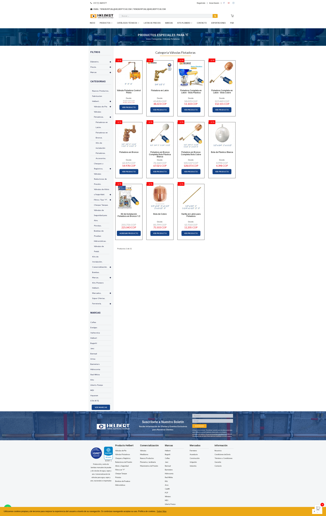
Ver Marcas (101, 407)
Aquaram (94, 395)
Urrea (92, 359)
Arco (166, 485)
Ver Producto (129, 107)
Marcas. (95, 277)
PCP (166, 493)
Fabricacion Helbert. (97, 98)
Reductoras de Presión (123, 462)
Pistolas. (97, 226)
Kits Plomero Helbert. (98, 285)
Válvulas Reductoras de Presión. (100, 179)
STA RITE (94, 401)
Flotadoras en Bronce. (102, 135)
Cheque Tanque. (101, 205)
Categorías (157, 39)
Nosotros (218, 451)
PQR (232, 23)
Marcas (169, 23)
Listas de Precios (152, 23)
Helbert (93, 338)
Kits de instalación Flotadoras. (101, 148)
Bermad (93, 354)
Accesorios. (101, 158)
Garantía (218, 462)
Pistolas (118, 477)
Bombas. (96, 272)
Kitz (92, 380)
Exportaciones (218, 23)
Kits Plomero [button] (183, 23)
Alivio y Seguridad (122, 466)
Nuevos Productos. (100, 91)
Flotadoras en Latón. (102, 124)
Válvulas (143, 451)
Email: (129, 9)
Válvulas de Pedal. (99, 248)
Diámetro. (94, 62)
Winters (168, 496)
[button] (110, 62)
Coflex (93, 322)
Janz (92, 348)
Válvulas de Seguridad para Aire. (100, 215)
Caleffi (167, 489)
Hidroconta (95, 369)
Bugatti (93, 343)
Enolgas (93, 327)
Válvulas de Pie (120, 451)
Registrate (201, 3)
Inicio (92, 23)
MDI (92, 390)
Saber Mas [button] (161, 511)
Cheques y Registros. (98, 166)
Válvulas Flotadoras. (99, 114)
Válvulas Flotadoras (171, 39)
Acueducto (194, 454)
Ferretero (193, 451)
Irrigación (193, 462)
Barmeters (95, 364)
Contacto (202, 23)
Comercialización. (99, 267)
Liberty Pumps (96, 385)
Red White (95, 374)
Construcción (195, 458)
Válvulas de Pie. (101, 106)
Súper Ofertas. (98, 298)
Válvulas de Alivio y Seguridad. (101, 191)
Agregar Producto (129, 233)
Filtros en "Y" (120, 470)
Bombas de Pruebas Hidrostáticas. (100, 236)
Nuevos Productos (147, 458)
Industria (193, 466)
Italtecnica (95, 333)
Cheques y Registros (122, 458)
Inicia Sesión (214, 3)
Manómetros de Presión (149, 466)
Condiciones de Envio (222, 454)
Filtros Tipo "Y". (100, 200)
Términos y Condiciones (223, 458)
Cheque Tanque (121, 474)
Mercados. (96, 293)
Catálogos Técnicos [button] (127, 23)
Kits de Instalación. (97, 259)
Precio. (93, 67)
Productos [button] (105, 23)
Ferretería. (96, 303)
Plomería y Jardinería (148, 462)
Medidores (144, 454)
